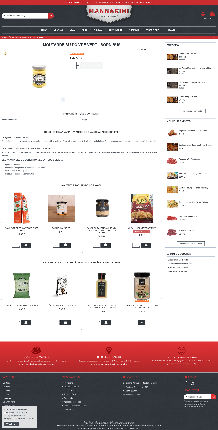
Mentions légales (70, 409)
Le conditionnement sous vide (180, 264)
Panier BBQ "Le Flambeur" (190, 54)
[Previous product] (214, 37)
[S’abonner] (213, 396)
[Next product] (215, 37)
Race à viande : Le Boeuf (178, 267)
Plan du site (68, 398)
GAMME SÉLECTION (98, 237)
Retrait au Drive (70, 394)
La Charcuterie (9, 402)
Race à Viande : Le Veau (178, 271)
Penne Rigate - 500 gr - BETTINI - (157, 305)
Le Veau (6, 390)
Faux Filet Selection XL (188, 216)
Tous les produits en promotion (190, 111)
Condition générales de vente (75, 406)
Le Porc (6, 394)
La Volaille (7, 387)
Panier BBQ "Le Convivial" (190, 97)
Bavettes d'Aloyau (186, 231)
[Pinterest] (145, 50)
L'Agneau (7, 398)
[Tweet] (142, 50)
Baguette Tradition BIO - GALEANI (193, 131)
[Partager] (139, 50)
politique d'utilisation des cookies (21, 419)
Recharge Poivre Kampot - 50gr (18, 228)
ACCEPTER (11, 424)
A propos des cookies (72, 402)
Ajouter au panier (93, 65)
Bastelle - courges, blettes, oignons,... (194, 188)
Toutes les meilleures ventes (190, 244)
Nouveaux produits (71, 387)
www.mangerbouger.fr (127, 422)
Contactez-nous (70, 390)
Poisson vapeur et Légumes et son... (193, 173)
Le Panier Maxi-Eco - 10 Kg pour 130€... (195, 68)
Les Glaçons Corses (117, 305)
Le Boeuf (6, 383)
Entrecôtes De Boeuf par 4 (189, 159)
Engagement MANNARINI (178, 260)
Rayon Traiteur (9, 406)
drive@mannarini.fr (133, 395)
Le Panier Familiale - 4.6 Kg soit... (192, 82)
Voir (77, 322)
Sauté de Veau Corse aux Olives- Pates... (195, 145)
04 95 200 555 (131, 391)
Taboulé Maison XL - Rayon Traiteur (193, 202)
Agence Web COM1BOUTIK (130, 428)
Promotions (68, 383)
